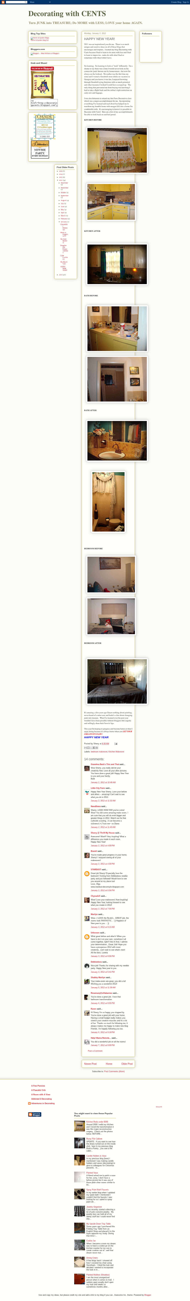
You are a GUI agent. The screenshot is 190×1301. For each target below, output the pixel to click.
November (64, 188)
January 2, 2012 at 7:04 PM (103, 909)
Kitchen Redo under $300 (97, 1122)
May (62, 210)
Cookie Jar (91, 1241)
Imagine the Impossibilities (64, 249)
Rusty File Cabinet (94, 1139)
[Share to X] (91, 747)
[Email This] (85, 747)
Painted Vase (92, 1173)
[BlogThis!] (88, 747)
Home (109, 1064)
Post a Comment (95, 1051)
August (64, 200)
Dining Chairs (92, 1258)
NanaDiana (96, 806)
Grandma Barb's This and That (105, 764)
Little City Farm (98, 788)
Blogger (147, 1295)
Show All (159, 1107)
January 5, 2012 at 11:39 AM (103, 987)
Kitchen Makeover (116, 752)
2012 (61, 180)
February (64, 219)
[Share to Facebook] (93, 747)
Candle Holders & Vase (96, 1156)
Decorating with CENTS (67, 13)
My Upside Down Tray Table (98, 1224)
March (63, 216)
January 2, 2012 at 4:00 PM (103, 845)
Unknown (95, 933)
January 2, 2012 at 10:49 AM (103, 782)
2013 (61, 177)
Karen (93, 1009)
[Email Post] (115, 744)
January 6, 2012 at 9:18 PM (103, 1032)
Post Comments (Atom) (114, 1071)
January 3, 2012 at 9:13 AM (103, 927)
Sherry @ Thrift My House (103, 833)
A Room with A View (40, 1094)
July (62, 204)
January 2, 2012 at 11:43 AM (103, 827)
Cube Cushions (64, 257)
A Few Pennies (38, 1086)
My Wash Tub (63, 263)
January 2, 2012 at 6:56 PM (103, 890)
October (63, 193)
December (64, 183)
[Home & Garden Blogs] (40, 38)
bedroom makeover (99, 752)
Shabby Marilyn (98, 977)
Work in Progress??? (64, 234)
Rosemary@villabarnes (101, 993)
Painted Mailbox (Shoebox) (98, 1275)
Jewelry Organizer (94, 1207)
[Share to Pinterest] (96, 747)
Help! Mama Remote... (101, 1038)
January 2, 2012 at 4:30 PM (103, 864)
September (64, 196)
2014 (61, 174)
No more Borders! (63, 241)
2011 (60, 275)
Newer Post (90, 1064)
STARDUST (96, 869)
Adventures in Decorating (43, 1103)
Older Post (127, 1064)
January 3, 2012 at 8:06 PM (103, 956)
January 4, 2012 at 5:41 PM (103, 972)
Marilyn (94, 914)
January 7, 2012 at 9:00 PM (103, 1045)
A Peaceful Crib (38, 1090)
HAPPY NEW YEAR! (63, 268)
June (63, 207)
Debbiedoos (96, 962)
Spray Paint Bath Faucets (97, 1190)
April (63, 213)
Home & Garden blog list (40, 40)
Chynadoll (95, 896)
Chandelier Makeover (64, 227)
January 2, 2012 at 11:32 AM (103, 801)
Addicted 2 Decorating (41, 1099)
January (64, 222)
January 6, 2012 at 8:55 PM (103, 1003)
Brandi (94, 851)
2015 (61, 171)
